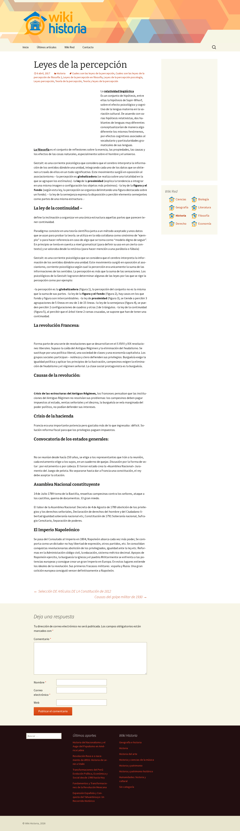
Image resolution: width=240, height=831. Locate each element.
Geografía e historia (130, 742)
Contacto (88, 47)
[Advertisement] (67, 117)
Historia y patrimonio (130, 765)
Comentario (42, 639)
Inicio (25, 47)
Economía (204, 223)
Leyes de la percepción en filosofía (83, 77)
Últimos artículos (46, 47)
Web (36, 702)
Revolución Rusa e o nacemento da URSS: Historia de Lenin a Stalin (90, 760)
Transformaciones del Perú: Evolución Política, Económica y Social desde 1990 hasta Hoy (90, 773)
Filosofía (203, 215)
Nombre (40, 682)
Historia (61, 73)
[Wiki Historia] (120, 21)
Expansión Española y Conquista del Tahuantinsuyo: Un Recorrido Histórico (88, 797)
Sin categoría (126, 787)
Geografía (182, 207)
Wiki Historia (32, 823)
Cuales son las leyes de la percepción (93, 73)
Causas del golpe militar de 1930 (120, 596)
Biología (203, 199)
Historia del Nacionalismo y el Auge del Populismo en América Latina (89, 746)
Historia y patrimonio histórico (136, 771)
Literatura (204, 207)
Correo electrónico (42, 692)
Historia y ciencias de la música (136, 759)
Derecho (181, 223)
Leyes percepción (44, 81)
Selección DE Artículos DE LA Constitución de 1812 (72, 591)
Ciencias (181, 199)
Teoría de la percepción (68, 81)
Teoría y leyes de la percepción (100, 81)
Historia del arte (128, 754)
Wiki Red (69, 47)
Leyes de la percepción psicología (123, 77)
